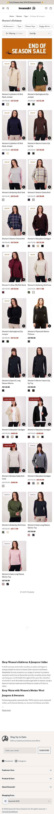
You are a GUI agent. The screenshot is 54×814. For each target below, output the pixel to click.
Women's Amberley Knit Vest (13, 192)
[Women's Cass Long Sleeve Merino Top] (40, 507)
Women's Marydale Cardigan (39, 239)
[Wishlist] (46, 8)
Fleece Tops (30, 26)
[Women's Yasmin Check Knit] (40, 174)
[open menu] (3, 8)
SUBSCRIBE (44, 750)
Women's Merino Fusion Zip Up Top (39, 144)
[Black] (29, 104)
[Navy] (3, 104)
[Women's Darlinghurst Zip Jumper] (40, 76)
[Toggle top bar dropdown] (45, 2)
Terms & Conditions (10, 811)
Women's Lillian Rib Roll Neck (14, 285)
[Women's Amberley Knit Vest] (14, 174)
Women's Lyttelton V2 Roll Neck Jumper (12, 95)
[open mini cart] (50, 8)
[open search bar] (8, 8)
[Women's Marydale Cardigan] (40, 221)
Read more (6, 710)
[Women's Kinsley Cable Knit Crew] (14, 458)
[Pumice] (3, 486)
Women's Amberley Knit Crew (39, 285)
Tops (26, 16)
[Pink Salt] (29, 535)
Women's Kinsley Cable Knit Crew (13, 477)
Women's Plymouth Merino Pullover (38, 332)
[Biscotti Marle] (8, 104)
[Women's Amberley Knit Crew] (40, 267)
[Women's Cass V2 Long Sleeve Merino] (14, 362)
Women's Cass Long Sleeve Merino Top (39, 526)
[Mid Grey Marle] (3, 200)
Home (12, 16)
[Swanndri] (27, 8)
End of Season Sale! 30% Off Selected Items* (25, 2)
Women (19, 16)
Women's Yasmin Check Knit (39, 192)
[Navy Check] (29, 200)
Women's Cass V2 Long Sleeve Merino (11, 381)
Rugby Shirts (44, 26)
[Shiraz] (29, 246)
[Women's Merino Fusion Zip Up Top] (40, 125)
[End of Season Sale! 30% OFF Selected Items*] (27, 48)
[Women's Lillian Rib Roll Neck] (14, 267)
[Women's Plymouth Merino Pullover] (40, 313)
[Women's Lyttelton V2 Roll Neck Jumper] (14, 76)
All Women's (8, 26)
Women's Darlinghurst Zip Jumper (38, 95)
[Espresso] (33, 153)
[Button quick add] (23, 88)
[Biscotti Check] (33, 200)
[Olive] (29, 292)
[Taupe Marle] (38, 246)
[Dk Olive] (33, 104)
